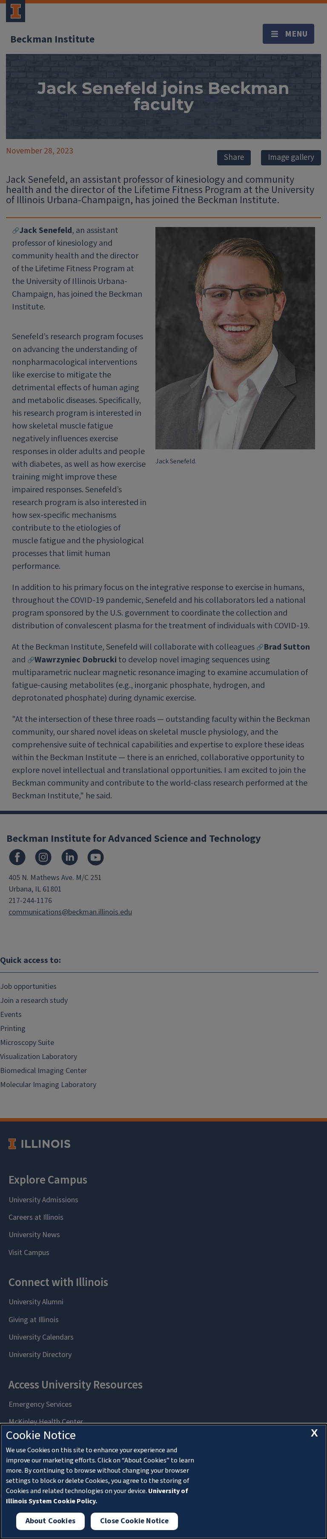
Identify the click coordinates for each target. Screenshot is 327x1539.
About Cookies (50, 1521)
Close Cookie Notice (134, 1521)
